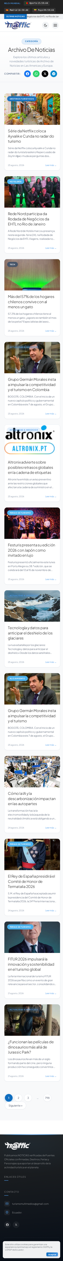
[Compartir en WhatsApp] (36, 73)
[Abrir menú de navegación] (55, 25)
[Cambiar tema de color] (45, 25)
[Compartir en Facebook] (27, 73)
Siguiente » (15, 1105)
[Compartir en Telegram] (53, 73)
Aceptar (52, 1254)
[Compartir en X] (45, 73)
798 (47, 1097)
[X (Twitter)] (16, 1225)
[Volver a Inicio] (18, 25)
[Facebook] (7, 1225)
